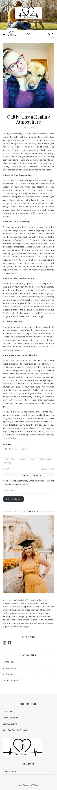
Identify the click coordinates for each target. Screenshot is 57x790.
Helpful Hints (29, 112)
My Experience (9, 668)
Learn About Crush (11, 717)
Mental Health (45, 459)
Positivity (7, 462)
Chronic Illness (9, 459)
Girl (7, 468)
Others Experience (11, 680)
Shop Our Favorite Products (15, 730)
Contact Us (8, 711)
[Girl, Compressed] (28, 13)
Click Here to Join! (13, 499)
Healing (33, 459)
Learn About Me (10, 723)
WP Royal (35, 785)
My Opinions (8, 674)
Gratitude (23, 459)
